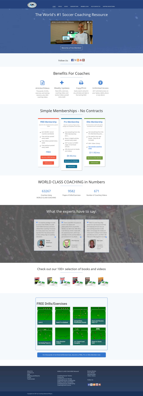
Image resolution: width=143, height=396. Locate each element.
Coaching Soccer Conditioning (66, 380)
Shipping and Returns (109, 6)
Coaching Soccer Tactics (64, 376)
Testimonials (31, 379)
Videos (60, 6)
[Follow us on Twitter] (75, 60)
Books (66, 6)
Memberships (91, 374)
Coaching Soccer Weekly (64, 379)
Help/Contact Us (95, 6)
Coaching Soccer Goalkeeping (66, 383)
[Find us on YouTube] (81, 60)
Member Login (84, 6)
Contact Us (30, 372)
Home (54, 6)
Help (28, 374)
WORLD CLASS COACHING (65, 382)
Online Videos (91, 376)
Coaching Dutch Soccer (64, 385)
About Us (30, 371)
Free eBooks (91, 372)
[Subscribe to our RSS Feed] (78, 60)
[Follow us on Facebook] (72, 60)
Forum (29, 377)
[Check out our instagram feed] (83, 60)
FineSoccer (60, 377)
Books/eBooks (91, 371)
